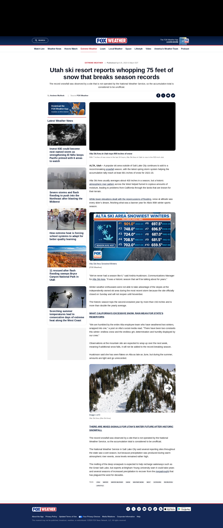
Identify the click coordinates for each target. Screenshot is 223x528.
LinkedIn (150, 509)
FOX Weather (82, 95)
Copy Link (173, 95)
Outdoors (157, 482)
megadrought (162, 471)
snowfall (110, 169)
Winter (105, 482)
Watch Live (39, 49)
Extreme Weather (89, 49)
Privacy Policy (51, 517)
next (168, 388)
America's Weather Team (166, 49)
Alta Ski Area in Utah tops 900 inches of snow (110, 154)
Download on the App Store (169, 509)
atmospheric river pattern (101, 184)
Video (148, 49)
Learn (103, 49)
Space (128, 49)
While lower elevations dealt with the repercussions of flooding (120, 199)
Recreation (168, 482)
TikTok (155, 509)
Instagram (139, 509)
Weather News (54, 49)
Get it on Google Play (184, 509)
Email (168, 95)
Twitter (163, 95)
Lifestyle (139, 49)
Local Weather (115, 49)
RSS (161, 509)
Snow (128, 482)
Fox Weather (111, 40)
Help (138, 517)
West (148, 482)
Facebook (158, 95)
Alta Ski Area (98, 279)
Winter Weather (117, 482)
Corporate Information (126, 517)
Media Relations (108, 517)
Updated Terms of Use (68, 517)
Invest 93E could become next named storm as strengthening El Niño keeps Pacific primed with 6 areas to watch (66, 155)
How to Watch (70, 49)
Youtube (144, 509)
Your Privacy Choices (91, 517)
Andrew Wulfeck (57, 95)
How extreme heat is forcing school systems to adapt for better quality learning (66, 236)
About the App (37, 517)
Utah (98, 482)
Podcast (185, 49)
